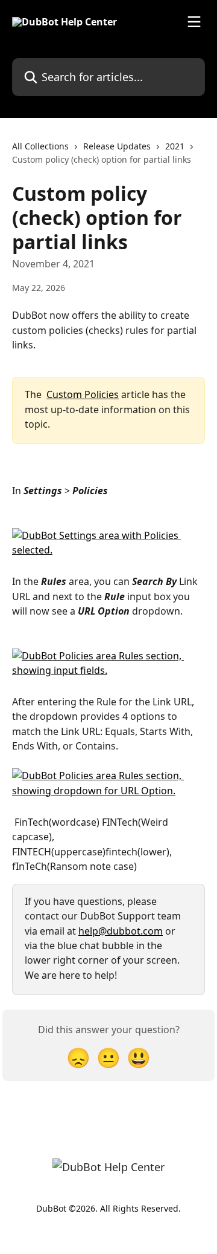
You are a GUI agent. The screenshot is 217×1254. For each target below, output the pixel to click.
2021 (174, 146)
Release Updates (117, 146)
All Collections (40, 146)
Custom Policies (82, 394)
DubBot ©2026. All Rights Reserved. (108, 1208)
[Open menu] (194, 22)
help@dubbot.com (120, 931)
